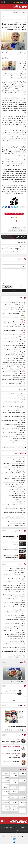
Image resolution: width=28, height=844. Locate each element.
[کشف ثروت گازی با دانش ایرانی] (23, 755)
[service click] (14, 2)
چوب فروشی (6, 773)
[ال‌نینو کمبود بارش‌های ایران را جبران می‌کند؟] (23, 762)
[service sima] (17, 2)
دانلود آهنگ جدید (23, 789)
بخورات (7, 784)
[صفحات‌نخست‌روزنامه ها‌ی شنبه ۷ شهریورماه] (14, 716)
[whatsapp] (17, 207)
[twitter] (12, 207)
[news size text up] (3, 58)
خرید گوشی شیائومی (15, 781)
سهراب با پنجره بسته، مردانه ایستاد (14, 750)
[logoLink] (20, 6)
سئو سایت (24, 773)
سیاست (23, 12)
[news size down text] (8, 58)
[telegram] (15, 207)
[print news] (3, 16)
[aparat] (19, 837)
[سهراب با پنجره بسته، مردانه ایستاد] (23, 748)
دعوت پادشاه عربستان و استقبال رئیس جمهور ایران (15, 252)
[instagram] (8, 837)
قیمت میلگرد (14, 810)
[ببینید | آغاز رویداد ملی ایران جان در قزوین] (14, 673)
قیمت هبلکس (14, 806)
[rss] (4, 837)
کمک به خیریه (14, 797)
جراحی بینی (23, 781)
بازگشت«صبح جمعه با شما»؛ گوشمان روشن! (10, 549)
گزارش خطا (13, 217)
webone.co (14, 791)
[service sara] (21, 2)
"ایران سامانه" (18, 833)
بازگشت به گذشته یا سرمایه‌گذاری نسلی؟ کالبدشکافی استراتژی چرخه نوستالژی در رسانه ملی (10, 557)
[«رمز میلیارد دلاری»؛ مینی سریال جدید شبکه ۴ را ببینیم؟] (22, 544)
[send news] (5, 16)
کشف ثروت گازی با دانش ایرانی (14, 757)
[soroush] (3, 207)
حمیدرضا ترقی (15, 227)
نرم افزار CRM (6, 788)
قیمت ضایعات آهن (23, 803)
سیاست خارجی (16, 12)
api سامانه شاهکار (15, 774)
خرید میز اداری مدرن (23, 811)
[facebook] (9, 207)
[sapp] (23, 837)
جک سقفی (7, 806)
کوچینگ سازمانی (6, 802)
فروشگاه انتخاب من (6, 792)
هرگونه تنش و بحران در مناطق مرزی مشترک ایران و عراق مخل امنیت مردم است (13, 249)
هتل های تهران (23, 797)
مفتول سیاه (15, 802)
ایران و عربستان (12, 230)
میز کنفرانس (6, 810)
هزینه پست (6, 781)
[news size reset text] (5, 58)
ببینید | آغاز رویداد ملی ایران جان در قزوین (17, 682)
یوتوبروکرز (7, 777)
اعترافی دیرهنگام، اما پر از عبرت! (14, 691)
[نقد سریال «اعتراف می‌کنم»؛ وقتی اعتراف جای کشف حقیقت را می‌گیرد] (22, 537)
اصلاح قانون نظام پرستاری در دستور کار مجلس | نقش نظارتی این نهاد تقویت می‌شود (11, 742)
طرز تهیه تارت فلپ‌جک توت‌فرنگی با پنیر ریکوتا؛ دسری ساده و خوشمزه (13, 448)
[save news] (8, 16)
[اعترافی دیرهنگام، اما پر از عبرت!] (23, 692)
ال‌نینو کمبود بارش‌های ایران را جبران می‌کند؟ (12, 761)
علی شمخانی (21, 230)
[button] (18, 700)
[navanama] (25, 2)
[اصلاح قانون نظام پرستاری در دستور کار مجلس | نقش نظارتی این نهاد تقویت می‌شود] (23, 741)
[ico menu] (3, 6)
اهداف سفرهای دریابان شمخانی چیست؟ (17, 246)
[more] (4, 530)
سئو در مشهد (14, 788)
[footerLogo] (18, 821)
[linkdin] (6, 207)
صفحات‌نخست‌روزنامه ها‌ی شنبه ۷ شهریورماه (17, 726)
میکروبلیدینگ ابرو (6, 798)
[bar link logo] (3, 2)
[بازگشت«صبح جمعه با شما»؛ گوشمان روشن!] (22, 550)
